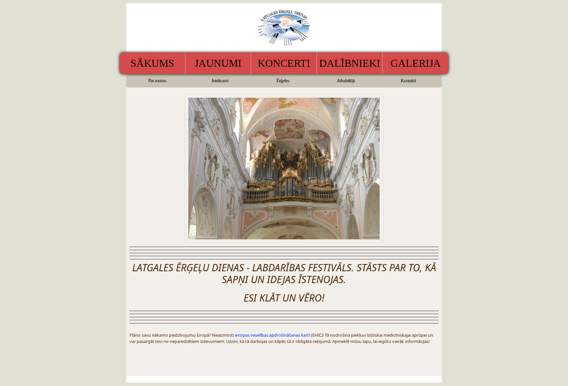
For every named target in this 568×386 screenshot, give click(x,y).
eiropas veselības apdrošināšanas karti (272, 335)
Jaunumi (218, 63)
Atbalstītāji (346, 80)
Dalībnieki (349, 63)
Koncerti (284, 63)
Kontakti (408, 80)
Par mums (157, 80)
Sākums (152, 63)
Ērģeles (282, 80)
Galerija (415, 63)
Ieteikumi (220, 80)
